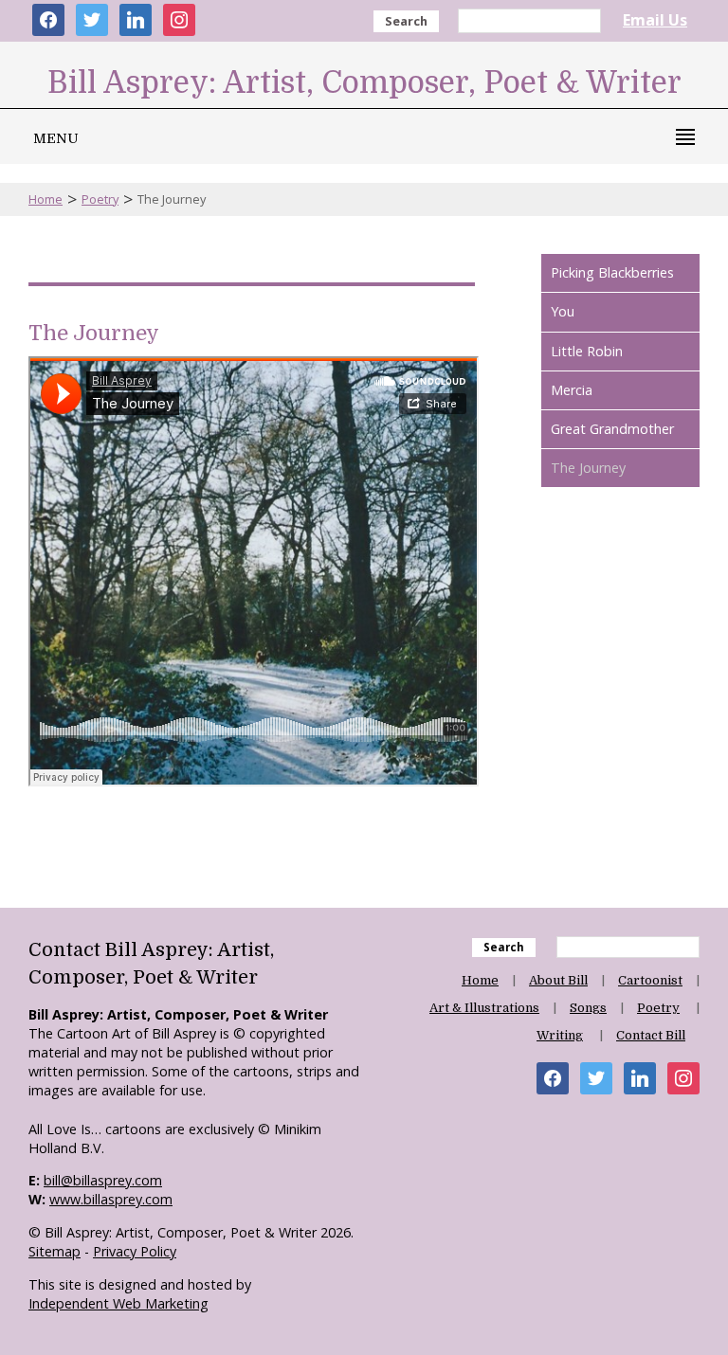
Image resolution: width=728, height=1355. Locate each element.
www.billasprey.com (111, 1199)
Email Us (655, 19)
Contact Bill (650, 1035)
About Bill (558, 980)
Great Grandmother (612, 429)
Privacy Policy (134, 1251)
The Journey (588, 468)
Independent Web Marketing (118, 1303)
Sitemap (54, 1251)
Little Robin (587, 351)
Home (45, 199)
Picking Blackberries (612, 272)
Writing (560, 1035)
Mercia (571, 390)
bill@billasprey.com (103, 1180)
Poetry (100, 199)
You (562, 311)
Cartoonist (650, 980)
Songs (588, 1008)
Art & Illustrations (484, 1008)
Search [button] (406, 20)
